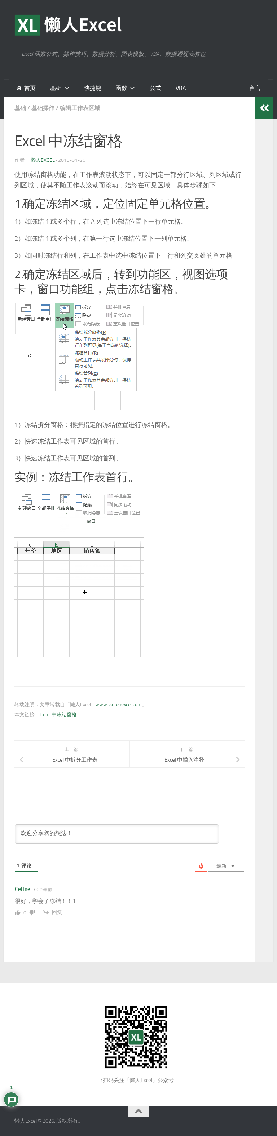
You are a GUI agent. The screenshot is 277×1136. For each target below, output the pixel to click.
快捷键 (92, 88)
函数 (121, 88)
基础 (20, 107)
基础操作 (42, 107)
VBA (181, 88)
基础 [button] (56, 88)
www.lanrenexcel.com (118, 704)
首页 (30, 88)
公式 (155, 88)
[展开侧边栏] (264, 108)
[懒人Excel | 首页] (68, 25)
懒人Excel (43, 160)
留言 (255, 88)
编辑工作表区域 (80, 107)
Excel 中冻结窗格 (58, 715)
